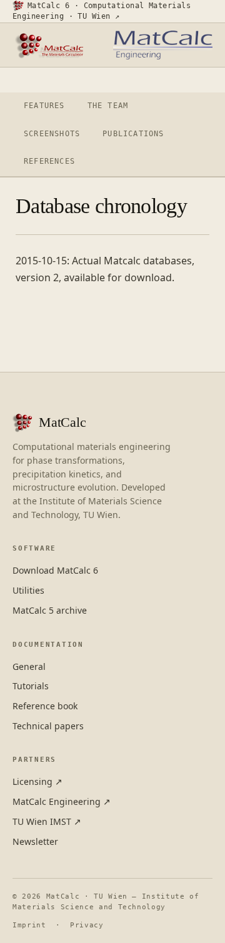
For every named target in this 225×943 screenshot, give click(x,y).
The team (108, 105)
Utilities (28, 590)
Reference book (45, 706)
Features (44, 105)
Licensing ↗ (37, 781)
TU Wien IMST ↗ (46, 821)
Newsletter (35, 841)
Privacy (87, 925)
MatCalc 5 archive (49, 610)
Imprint (29, 925)
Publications (133, 133)
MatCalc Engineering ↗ (61, 801)
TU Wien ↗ (98, 16)
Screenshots (52, 133)
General (29, 666)
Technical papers (48, 726)
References (49, 161)
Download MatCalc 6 (55, 570)
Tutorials (30, 686)
